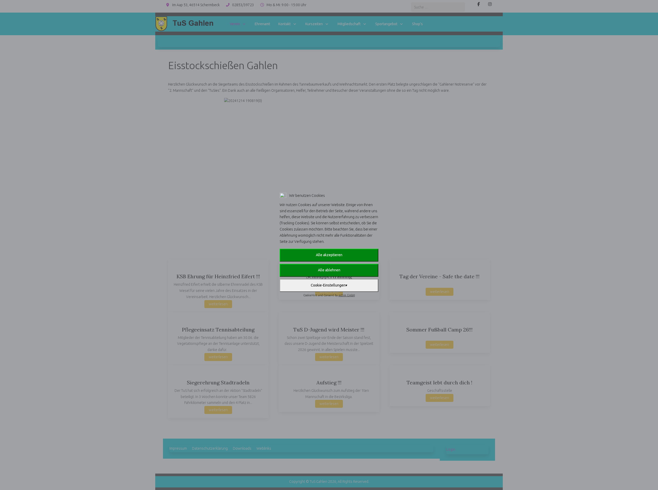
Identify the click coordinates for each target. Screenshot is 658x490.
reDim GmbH (347, 295)
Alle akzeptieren (329, 255)
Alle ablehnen (329, 270)
